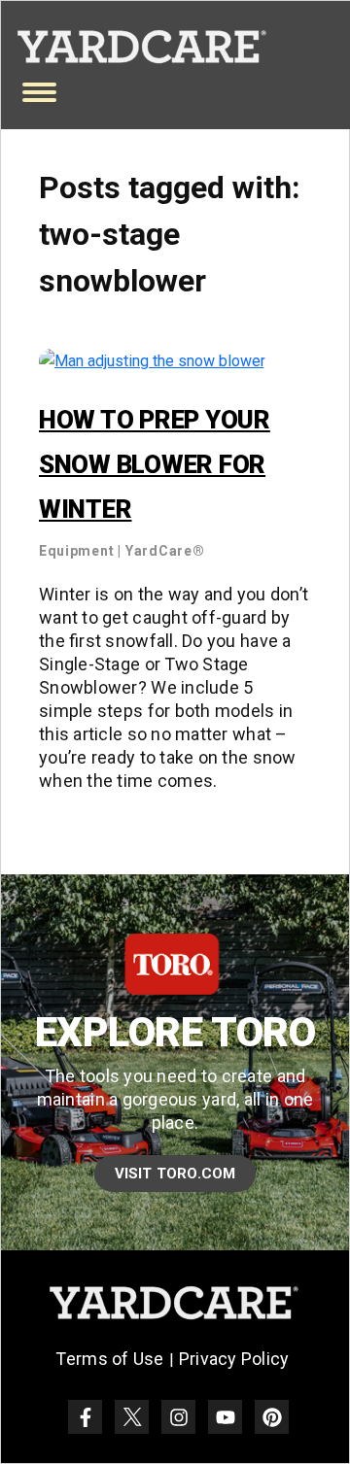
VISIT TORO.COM (175, 1173)
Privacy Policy (234, 1358)
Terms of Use (109, 1358)
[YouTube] (225, 1417)
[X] (132, 1417)
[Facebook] (85, 1417)
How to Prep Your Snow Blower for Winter (154, 464)
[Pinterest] (272, 1417)
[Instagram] (178, 1417)
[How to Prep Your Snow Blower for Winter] (152, 360)
